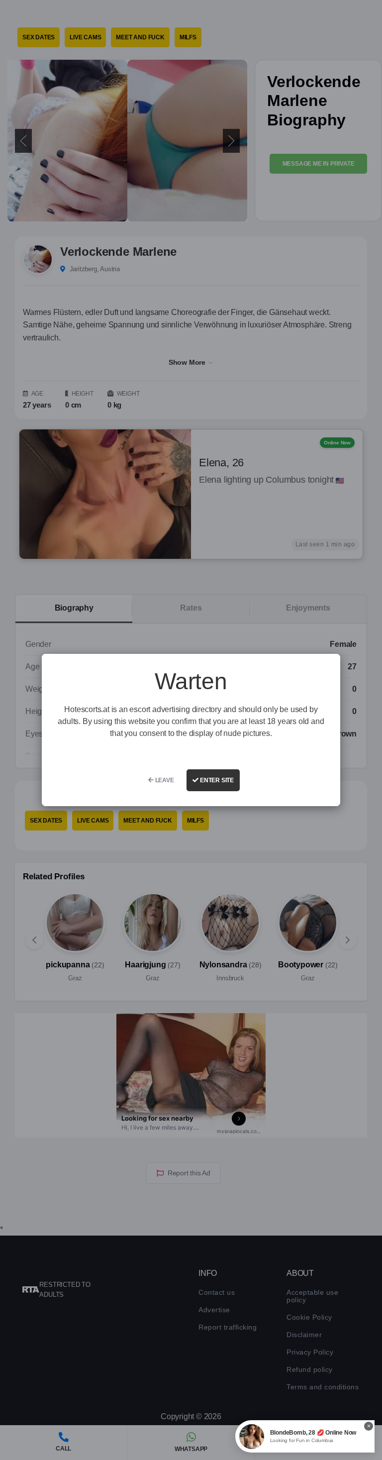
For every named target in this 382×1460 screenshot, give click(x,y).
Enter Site (216, 780)
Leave (164, 780)
